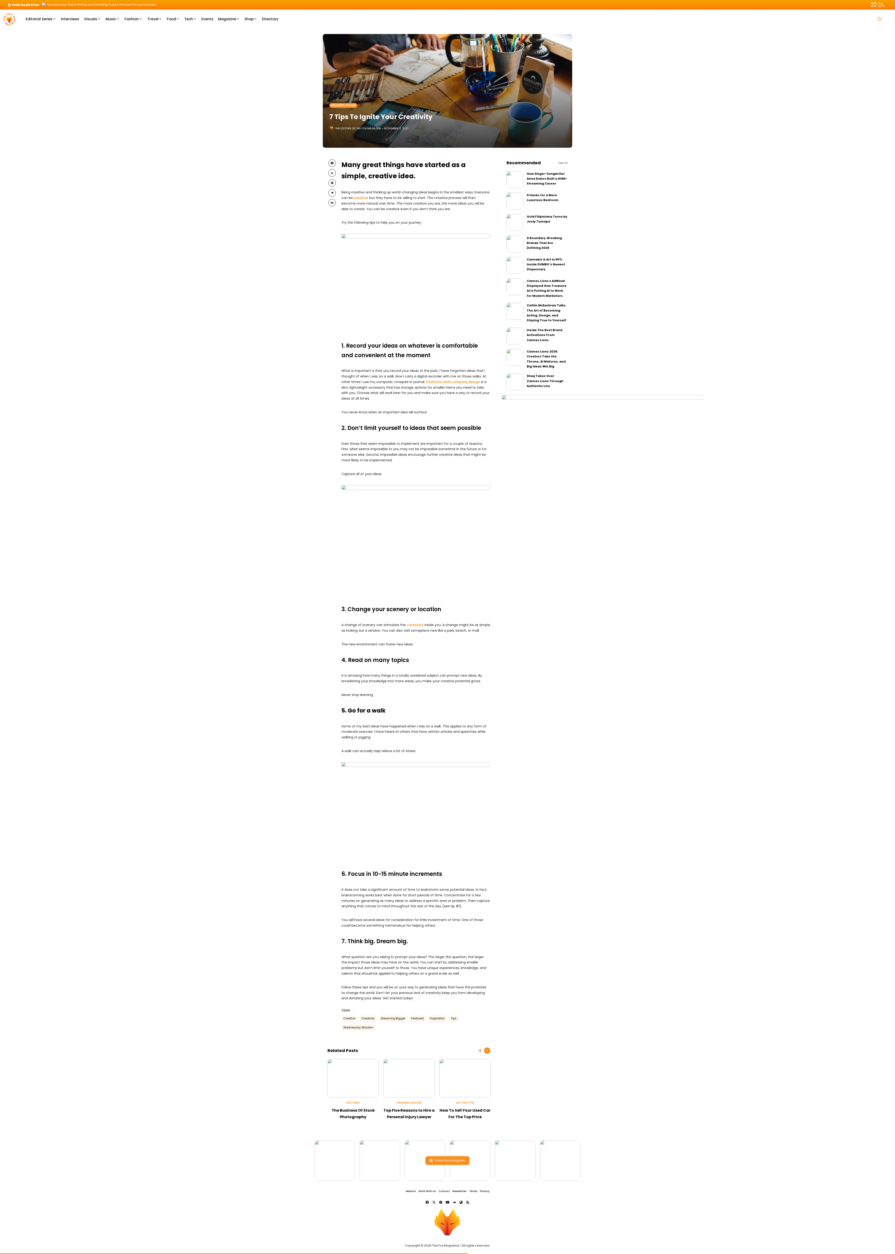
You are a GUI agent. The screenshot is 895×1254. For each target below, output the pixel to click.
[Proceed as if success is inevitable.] (43, 4)
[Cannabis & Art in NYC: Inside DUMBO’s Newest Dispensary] (514, 265)
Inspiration (437, 1018)
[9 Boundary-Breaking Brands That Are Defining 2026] (514, 244)
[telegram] (332, 192)
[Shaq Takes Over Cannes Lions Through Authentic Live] (514, 381)
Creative (349, 1018)
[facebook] (332, 163)
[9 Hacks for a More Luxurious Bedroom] (514, 201)
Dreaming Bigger (343, 105)
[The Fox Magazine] (9, 19)
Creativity (368, 1018)
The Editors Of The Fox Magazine (358, 128)
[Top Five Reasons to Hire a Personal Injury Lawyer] (409, 1078)
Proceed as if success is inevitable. (71, 5)
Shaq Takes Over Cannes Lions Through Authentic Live (545, 381)
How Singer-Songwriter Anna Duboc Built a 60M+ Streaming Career (547, 179)
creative (361, 197)
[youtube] (447, 1202)
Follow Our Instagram (450, 1160)
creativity (415, 625)
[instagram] (440, 1202)
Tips (454, 1018)
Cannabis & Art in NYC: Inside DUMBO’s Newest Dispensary (546, 264)
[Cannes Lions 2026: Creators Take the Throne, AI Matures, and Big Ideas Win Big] (514, 357)
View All (563, 163)
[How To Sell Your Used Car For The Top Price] (465, 1078)
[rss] (467, 1202)
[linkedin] (332, 202)
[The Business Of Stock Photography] (353, 1078)
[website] (461, 1202)
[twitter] (332, 173)
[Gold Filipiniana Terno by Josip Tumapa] (514, 222)
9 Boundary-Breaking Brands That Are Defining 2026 (544, 243)
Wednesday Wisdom (358, 1027)
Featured (417, 1018)
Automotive (465, 1103)
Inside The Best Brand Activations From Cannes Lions (544, 335)
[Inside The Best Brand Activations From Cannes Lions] (514, 336)
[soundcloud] (454, 1202)
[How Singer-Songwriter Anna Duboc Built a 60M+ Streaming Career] (514, 179)
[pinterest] (332, 183)
